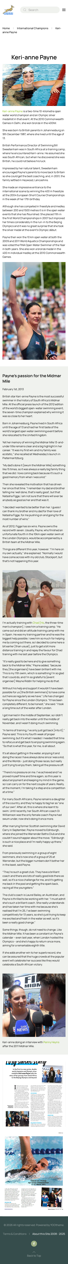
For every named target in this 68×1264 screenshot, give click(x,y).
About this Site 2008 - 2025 (48, 1234)
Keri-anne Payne (12, 111)
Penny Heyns (51, 1042)
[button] (64, 10)
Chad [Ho (38, 622)
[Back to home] (8, 10)
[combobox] (40, 10)
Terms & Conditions (14, 1234)
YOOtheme (57, 1225)
